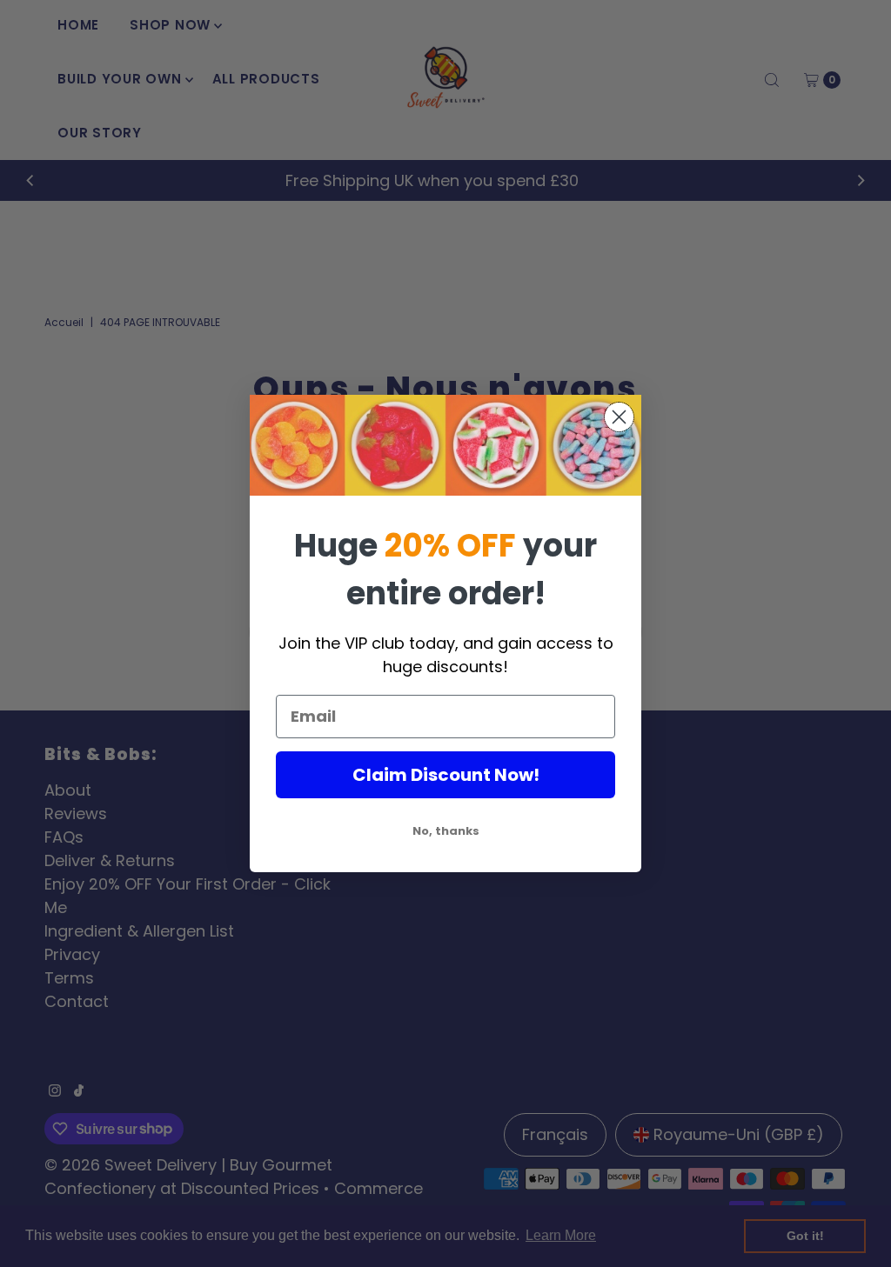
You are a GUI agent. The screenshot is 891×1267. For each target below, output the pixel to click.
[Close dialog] (619, 417)
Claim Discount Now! (445, 775)
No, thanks (445, 831)
